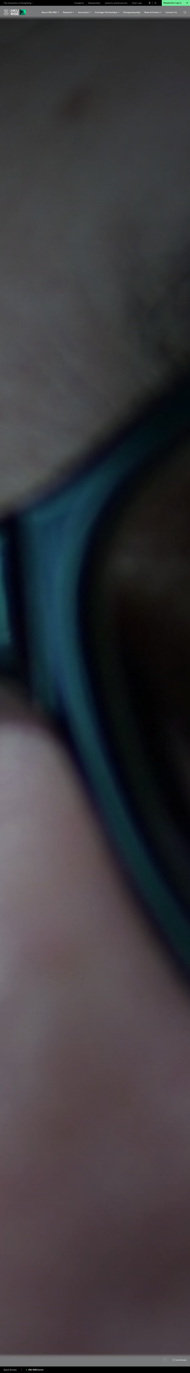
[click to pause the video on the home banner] (165, 1360)
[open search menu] (184, 12)
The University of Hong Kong (17, 3)
